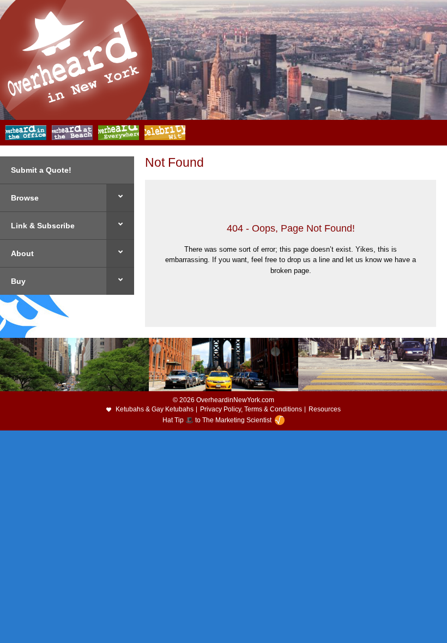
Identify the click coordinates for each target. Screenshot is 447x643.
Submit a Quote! (41, 170)
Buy (18, 281)
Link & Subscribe (43, 225)
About (22, 253)
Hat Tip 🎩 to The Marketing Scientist (216, 420)
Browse (25, 197)
